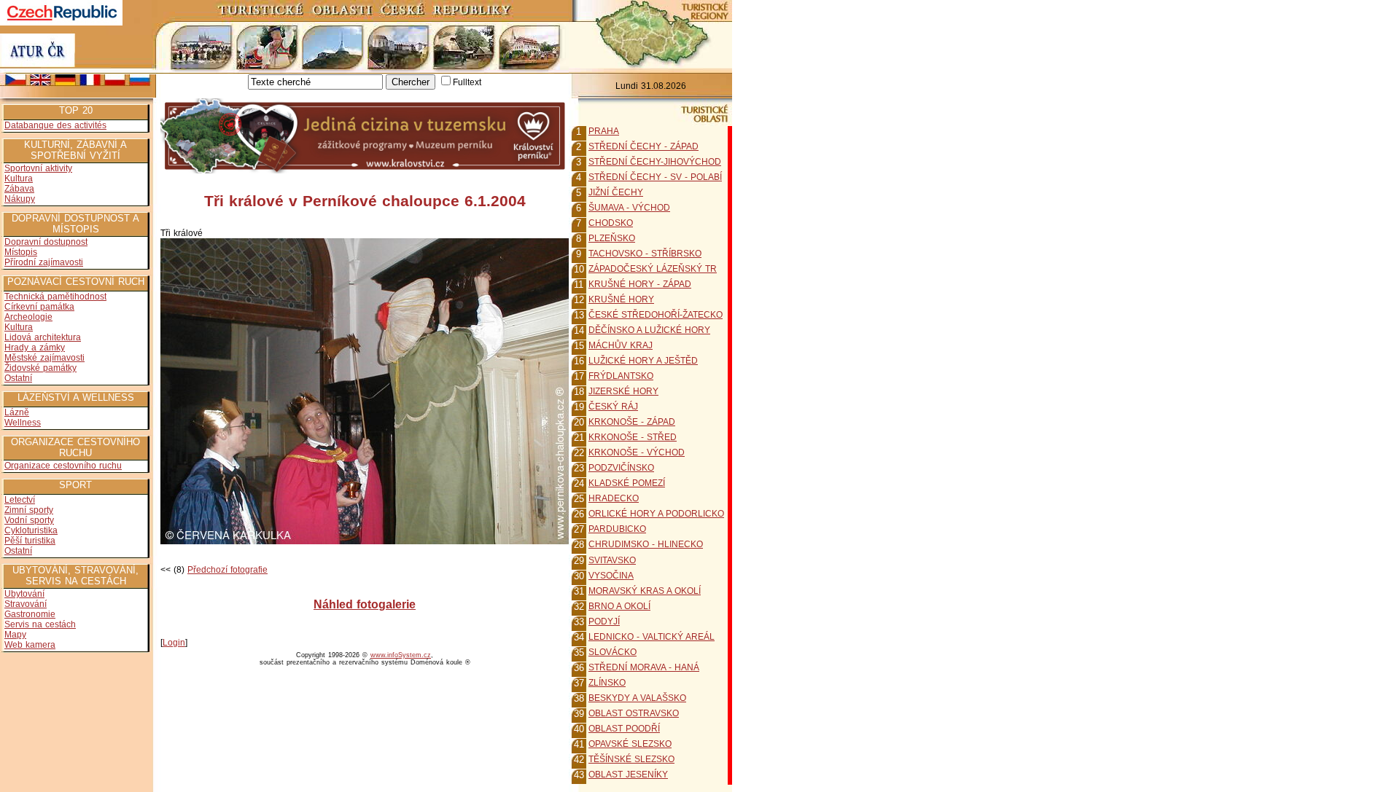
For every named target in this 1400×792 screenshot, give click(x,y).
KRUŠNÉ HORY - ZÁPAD (639, 284)
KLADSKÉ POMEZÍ (626, 483)
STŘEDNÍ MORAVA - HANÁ (643, 667)
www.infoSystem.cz (400, 655)
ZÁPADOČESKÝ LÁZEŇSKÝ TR (652, 269)
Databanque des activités (55, 125)
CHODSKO (610, 223)
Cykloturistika (31, 530)
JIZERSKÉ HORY (623, 391)
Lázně (16, 412)
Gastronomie (29, 614)
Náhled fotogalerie (365, 604)
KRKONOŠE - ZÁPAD (631, 422)
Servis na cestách (40, 624)
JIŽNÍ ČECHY (615, 192)
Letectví (19, 500)
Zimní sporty (28, 510)
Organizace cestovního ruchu (63, 465)
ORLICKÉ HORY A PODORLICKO (656, 514)
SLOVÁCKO (612, 652)
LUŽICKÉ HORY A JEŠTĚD (643, 361)
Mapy (15, 635)
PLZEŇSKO (611, 238)
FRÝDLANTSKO (620, 376)
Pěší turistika (29, 541)
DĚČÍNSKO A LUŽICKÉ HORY (649, 330)
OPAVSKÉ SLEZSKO (630, 744)
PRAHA (603, 131)
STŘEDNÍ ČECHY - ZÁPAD (643, 146)
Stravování (25, 604)
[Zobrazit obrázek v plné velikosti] (364, 541)
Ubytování (24, 594)
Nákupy (19, 199)
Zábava (19, 189)
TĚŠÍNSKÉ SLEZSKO (631, 759)
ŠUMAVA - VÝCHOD (629, 208)
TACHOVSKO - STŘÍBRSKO (644, 253)
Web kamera (29, 645)
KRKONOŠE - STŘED (632, 437)
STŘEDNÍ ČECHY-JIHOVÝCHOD (654, 162)
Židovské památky (40, 368)
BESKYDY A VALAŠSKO (637, 698)
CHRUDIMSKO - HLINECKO (645, 544)
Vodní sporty (29, 520)
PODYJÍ (604, 621)
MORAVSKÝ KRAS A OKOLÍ (644, 591)
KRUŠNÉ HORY (621, 299)
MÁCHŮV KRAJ (620, 345)
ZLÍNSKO (607, 683)
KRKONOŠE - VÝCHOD (636, 452)
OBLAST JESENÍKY (628, 774)
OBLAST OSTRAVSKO (633, 713)
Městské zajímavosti (44, 358)
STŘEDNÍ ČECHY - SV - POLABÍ (655, 177)
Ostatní (18, 378)
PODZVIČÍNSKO (621, 468)
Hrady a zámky (34, 347)
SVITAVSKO (612, 560)
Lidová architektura (42, 337)
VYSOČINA (611, 576)
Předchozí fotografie (227, 570)
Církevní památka (39, 307)
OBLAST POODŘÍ (624, 729)
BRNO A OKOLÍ (619, 606)
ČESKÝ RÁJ (613, 406)
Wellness (22, 422)
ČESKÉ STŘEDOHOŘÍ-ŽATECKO (655, 315)
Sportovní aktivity (38, 168)
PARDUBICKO (617, 529)
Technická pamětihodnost (55, 296)
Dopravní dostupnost (46, 242)
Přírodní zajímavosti (43, 262)
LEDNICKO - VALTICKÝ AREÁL (651, 637)
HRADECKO (613, 498)
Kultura (18, 178)
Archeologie (28, 317)
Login (174, 643)
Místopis (20, 252)
